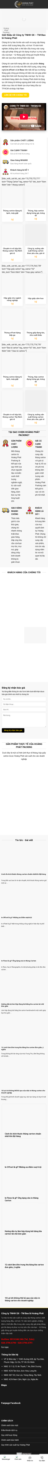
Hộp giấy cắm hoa (35, 298)
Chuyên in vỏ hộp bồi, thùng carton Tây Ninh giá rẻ (12, 250)
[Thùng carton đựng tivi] (13, 788)
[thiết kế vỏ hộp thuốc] (13, 822)
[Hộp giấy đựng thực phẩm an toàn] (35, 805)
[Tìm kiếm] (45, 4)
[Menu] (3, 4)
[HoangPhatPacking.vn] (24, 4)
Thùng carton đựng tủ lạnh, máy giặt (12, 212)
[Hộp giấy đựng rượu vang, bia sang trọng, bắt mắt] (35, 788)
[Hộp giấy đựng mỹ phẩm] (35, 822)
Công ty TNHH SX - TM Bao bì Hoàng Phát (22, 1313)
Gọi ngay (5, 1347)
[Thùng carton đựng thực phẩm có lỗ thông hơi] (13, 771)
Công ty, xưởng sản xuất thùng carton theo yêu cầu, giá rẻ (35, 250)
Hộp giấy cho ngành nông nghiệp (12, 299)
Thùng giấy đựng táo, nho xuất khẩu (36, 334)
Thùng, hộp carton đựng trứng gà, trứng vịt (36, 213)
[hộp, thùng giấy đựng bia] (13, 805)
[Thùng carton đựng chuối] (35, 771)
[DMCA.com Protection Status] (24, 1454)
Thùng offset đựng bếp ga (12, 334)
